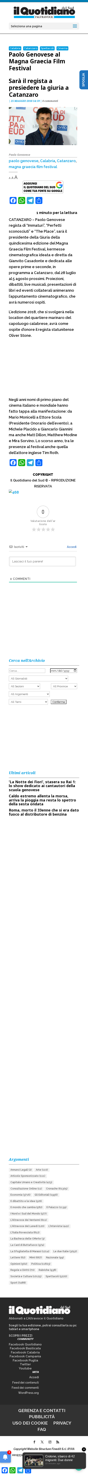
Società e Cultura (26, 1276)
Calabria (15, 48)
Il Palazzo (56, 1207)
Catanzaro (30, 48)
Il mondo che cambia (26, 1207)
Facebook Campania (25, 1356)
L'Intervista (59, 1226)
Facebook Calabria (25, 1352)
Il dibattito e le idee (26, 1201)
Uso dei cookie (30, 1423)
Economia (20, 1194)
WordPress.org (28, 1392)
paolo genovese (23, 161)
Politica (40, 1263)
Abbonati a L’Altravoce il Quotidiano (36, 1318)
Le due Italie (65, 1251)
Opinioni (18, 1263)
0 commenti (50, 101)
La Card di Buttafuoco (27, 1245)
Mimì (35, 1257)
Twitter (25, 1364)
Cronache (57, 1188)
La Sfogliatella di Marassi (29, 1251)
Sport (18, 1282)
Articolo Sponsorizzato (27, 1176)
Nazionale (55, 1257)
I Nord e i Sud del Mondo (28, 1213)
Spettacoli (47, 48)
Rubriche (47, 1270)
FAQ (41, 1429)
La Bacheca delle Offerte (27, 1238)
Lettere (17, 1257)
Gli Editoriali (46, 1194)
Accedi (71, 547)
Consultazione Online (26, 1188)
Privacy (62, 1423)
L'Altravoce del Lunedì (27, 1226)
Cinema (62, 48)
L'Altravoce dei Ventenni (28, 1220)
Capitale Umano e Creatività (31, 1182)
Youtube (25, 1368)
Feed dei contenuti (25, 1382)
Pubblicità (42, 1416)
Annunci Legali (21, 1169)
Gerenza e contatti (41, 1410)
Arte (42, 1169)
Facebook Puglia (25, 1360)
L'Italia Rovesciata (24, 1232)
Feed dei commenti (25, 1387)
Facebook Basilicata (25, 1348)
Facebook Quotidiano (25, 1344)
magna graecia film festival (33, 167)
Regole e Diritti (22, 1270)
